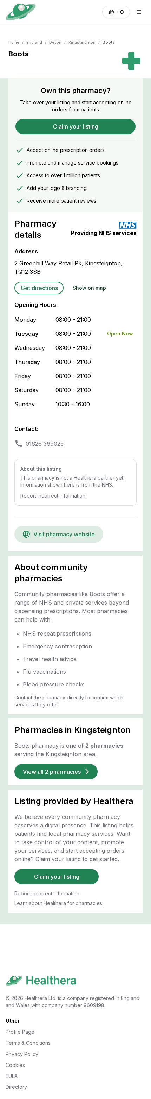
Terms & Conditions (28, 1043)
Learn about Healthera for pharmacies (58, 903)
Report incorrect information (52, 496)
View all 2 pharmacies (52, 771)
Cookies (15, 1065)
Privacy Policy (22, 1054)
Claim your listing (75, 126)
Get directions (39, 287)
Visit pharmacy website (64, 534)
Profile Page (20, 1032)
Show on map (89, 288)
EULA (12, 1076)
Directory (16, 1087)
